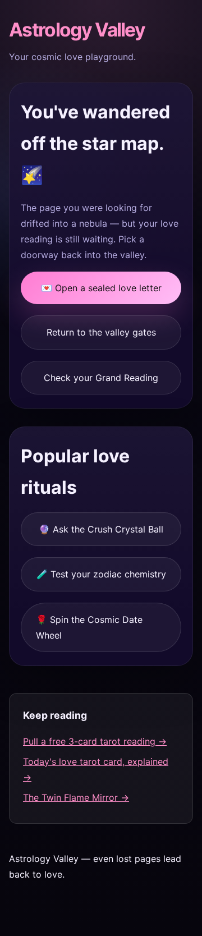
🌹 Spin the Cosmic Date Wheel (89, 627)
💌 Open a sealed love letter (101, 287)
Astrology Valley (77, 29)
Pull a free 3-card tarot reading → (95, 741)
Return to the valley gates (101, 332)
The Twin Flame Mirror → (76, 797)
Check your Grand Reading (101, 377)
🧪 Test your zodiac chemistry (101, 574)
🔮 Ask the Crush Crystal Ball (101, 529)
